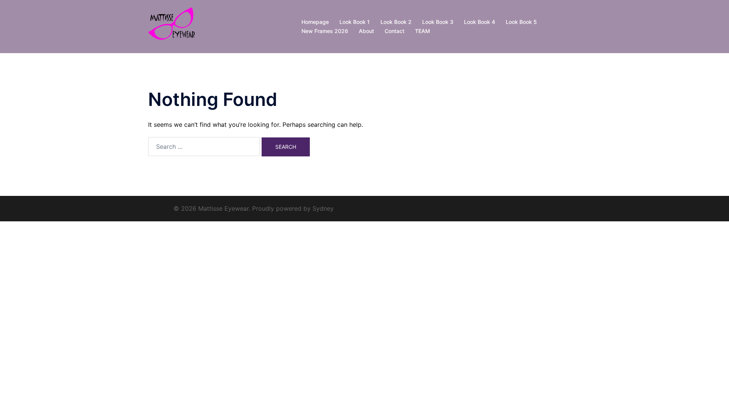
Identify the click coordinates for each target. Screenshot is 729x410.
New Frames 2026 (324, 31)
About (366, 31)
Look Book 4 (479, 22)
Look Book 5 (521, 22)
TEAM (422, 31)
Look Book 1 (354, 22)
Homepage (315, 22)
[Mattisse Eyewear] (173, 26)
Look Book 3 (437, 22)
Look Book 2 (396, 22)
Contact (394, 31)
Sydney (323, 208)
